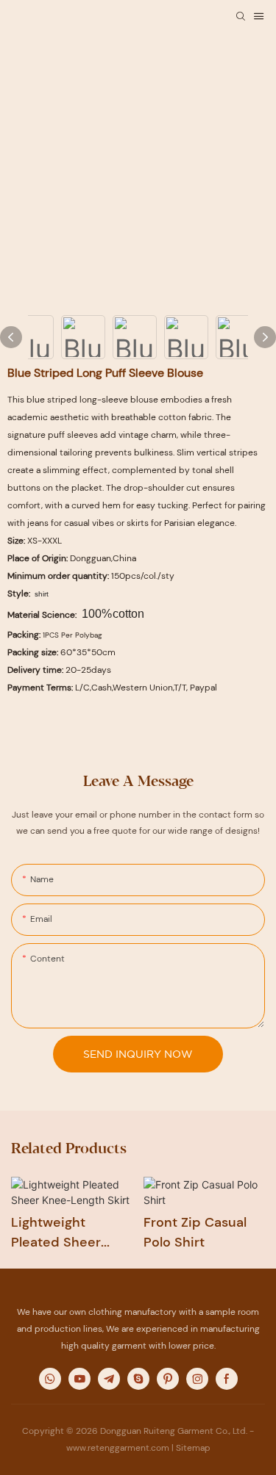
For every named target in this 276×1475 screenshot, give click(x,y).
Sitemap (193, 1448)
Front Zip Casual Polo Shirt (195, 1232)
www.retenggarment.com (117, 1448)
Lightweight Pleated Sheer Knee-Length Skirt (69, 1232)
